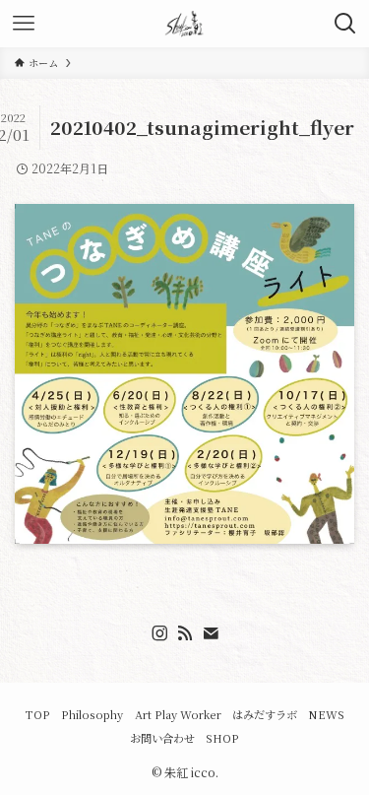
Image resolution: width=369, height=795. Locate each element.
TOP (37, 714)
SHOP (222, 738)
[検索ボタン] (345, 23)
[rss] (185, 633)
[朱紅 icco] (185, 23)
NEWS (326, 714)
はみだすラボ (264, 714)
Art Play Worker (178, 714)
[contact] (210, 633)
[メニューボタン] (23, 23)
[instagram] (159, 633)
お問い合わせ (162, 738)
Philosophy (92, 714)
